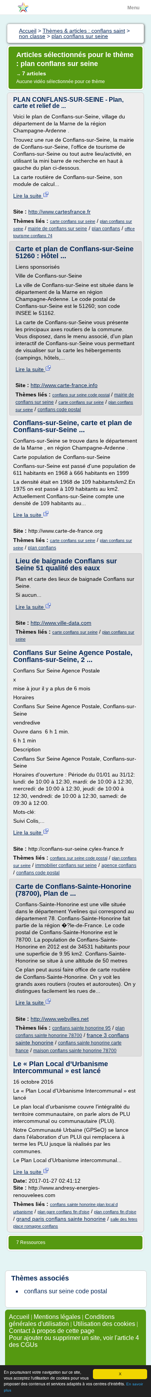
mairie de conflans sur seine (57, 228)
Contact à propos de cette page (51, 1330)
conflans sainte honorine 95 (81, 1028)
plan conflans (106, 228)
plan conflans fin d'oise (115, 1211)
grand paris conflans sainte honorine (61, 1219)
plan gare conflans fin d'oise (63, 1211)
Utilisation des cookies (104, 1324)
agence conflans (118, 865)
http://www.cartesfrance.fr (59, 212)
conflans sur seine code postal (81, 395)
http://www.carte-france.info (64, 385)
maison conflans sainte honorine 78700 (75, 1050)
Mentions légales (57, 1317)
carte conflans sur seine (72, 221)
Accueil (19, 1317)
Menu (133, 7)
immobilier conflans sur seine (66, 865)
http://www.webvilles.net (60, 1019)
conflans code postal (59, 409)
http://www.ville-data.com (61, 623)
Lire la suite (28, 196)
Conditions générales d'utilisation (62, 1320)
